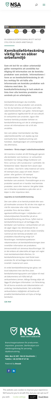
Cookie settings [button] (19, 397)
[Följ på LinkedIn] (14, 371)
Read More (43, 397)
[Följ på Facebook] (9, 371)
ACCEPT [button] (33, 397)
